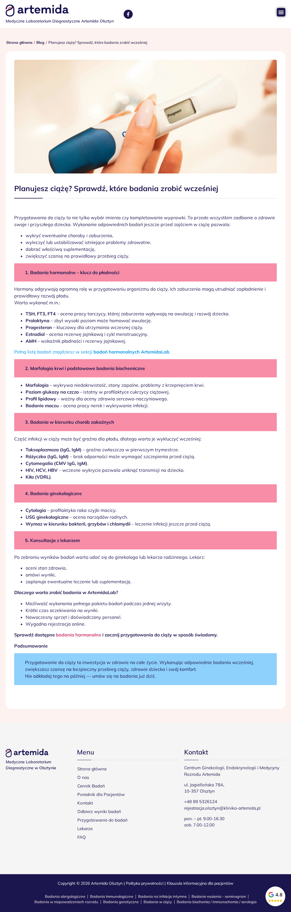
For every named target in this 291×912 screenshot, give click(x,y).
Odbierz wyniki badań (99, 811)
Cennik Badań (91, 786)
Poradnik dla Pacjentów (101, 794)
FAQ (81, 837)
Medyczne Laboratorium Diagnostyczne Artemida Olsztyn (60, 21)
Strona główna (92, 769)
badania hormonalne (78, 635)
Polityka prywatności (144, 883)
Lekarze (85, 828)
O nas (83, 777)
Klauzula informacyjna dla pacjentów (200, 883)
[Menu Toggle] (281, 12)
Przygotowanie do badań (102, 820)
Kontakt (85, 803)
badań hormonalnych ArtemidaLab (131, 352)
